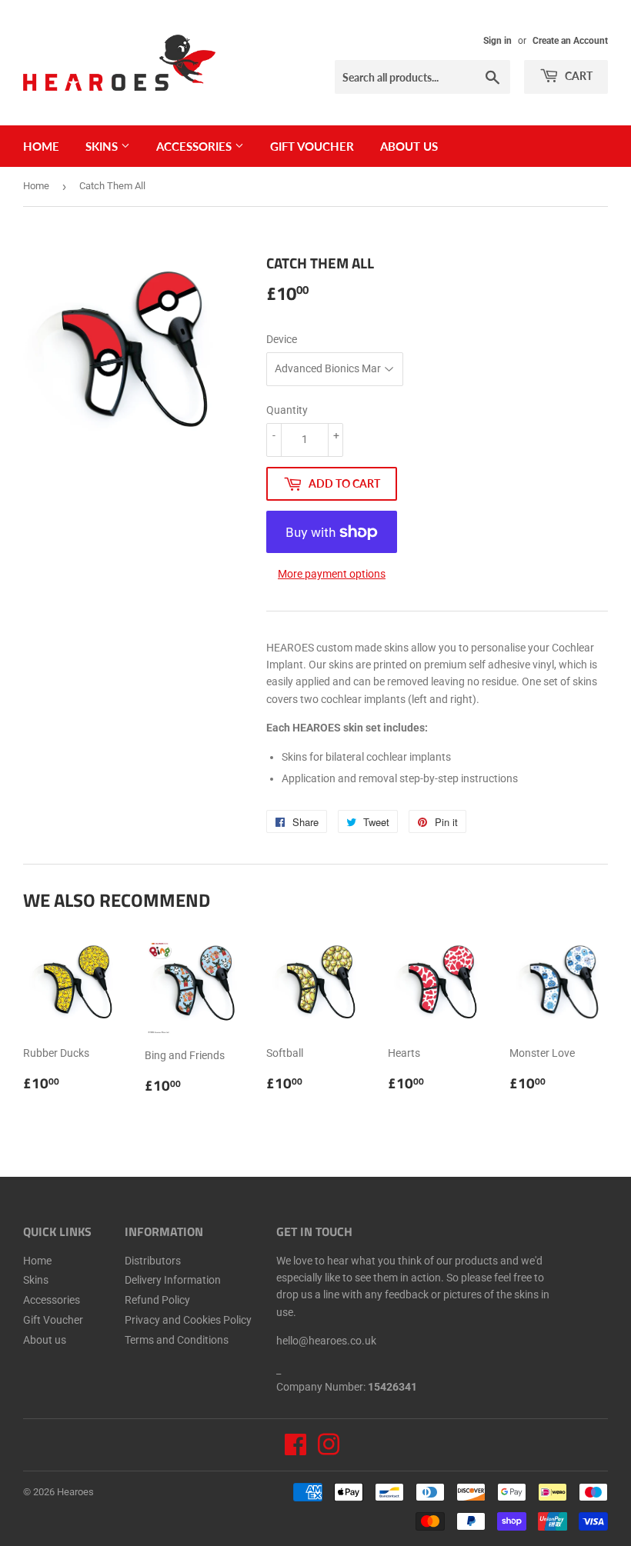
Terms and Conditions (177, 1340)
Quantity (287, 410)
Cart (578, 75)
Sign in (497, 40)
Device (281, 339)
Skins (103, 146)
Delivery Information (173, 1280)
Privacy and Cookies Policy (188, 1320)
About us (409, 146)
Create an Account (570, 40)
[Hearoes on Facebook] (295, 1450)
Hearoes (75, 1492)
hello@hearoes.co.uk (326, 1340)
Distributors (153, 1260)
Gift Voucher (312, 146)
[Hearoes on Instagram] (328, 1450)
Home (41, 146)
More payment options (332, 574)
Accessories (195, 146)
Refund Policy (157, 1300)
